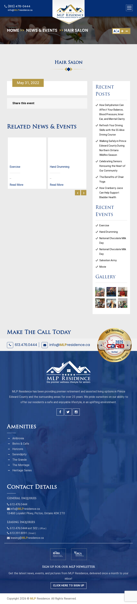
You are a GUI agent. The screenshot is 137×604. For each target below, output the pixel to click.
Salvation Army (108, 260)
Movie (102, 266)
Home (13, 30)
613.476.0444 (26, 344)
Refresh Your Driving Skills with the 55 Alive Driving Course (112, 130)
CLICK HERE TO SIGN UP (68, 585)
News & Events (41, 30)
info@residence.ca (69, 344)
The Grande (19, 459)
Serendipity (19, 454)
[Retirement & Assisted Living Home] (70, 11)
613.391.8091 (18, 533)
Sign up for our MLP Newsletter (68, 567)
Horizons (17, 449)
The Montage (20, 465)
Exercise (104, 225)
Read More (16, 184)
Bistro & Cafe (20, 443)
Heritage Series (22, 470)
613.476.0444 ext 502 (24, 528)
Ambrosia (18, 438)
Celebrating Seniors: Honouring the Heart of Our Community (112, 166)
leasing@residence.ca (27, 538)
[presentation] (77, 192)
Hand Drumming (108, 231)
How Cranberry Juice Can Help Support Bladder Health (111, 193)
